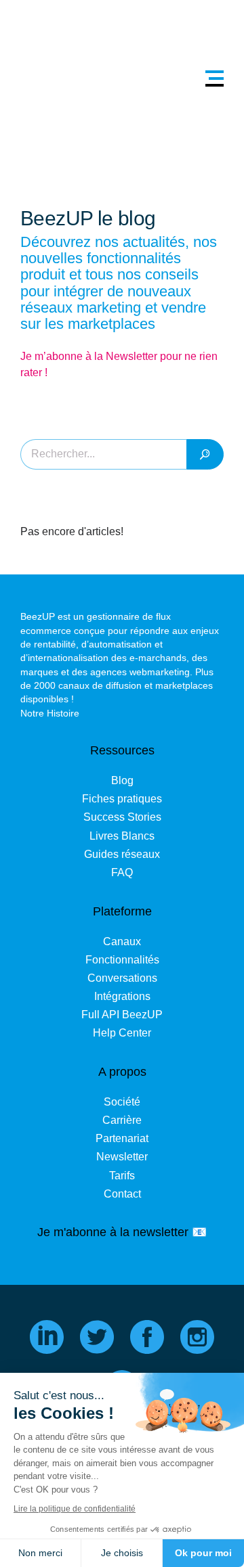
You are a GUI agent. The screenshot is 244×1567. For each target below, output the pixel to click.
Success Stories (122, 817)
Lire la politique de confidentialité (75, 1509)
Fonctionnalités (122, 960)
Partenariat (122, 1138)
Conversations (122, 978)
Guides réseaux (122, 854)
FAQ (122, 872)
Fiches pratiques (122, 798)
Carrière (122, 1120)
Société (122, 1102)
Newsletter (122, 1156)
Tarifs (122, 1175)
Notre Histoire (49, 713)
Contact (122, 1194)
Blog (122, 780)
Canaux (122, 941)
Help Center (122, 1033)
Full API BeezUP (122, 1014)
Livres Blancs (122, 836)
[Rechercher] (205, 454)
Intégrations (122, 996)
